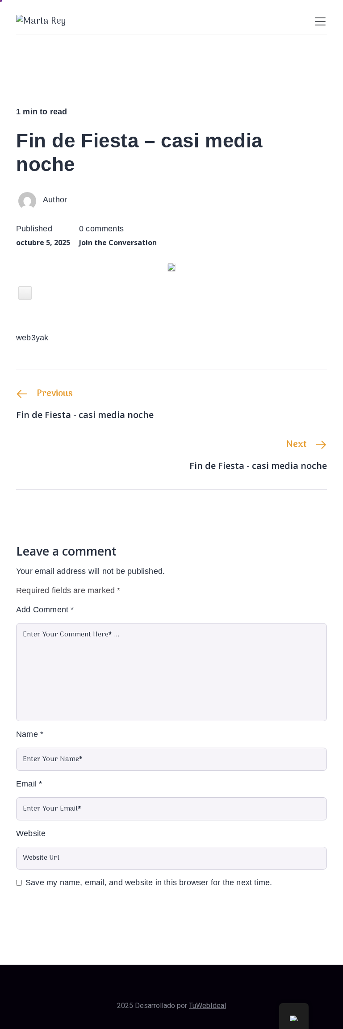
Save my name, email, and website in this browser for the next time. (148, 882)
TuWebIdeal (207, 1005)
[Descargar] (25, 293)
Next (296, 445)
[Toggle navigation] (320, 21)
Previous (55, 394)
